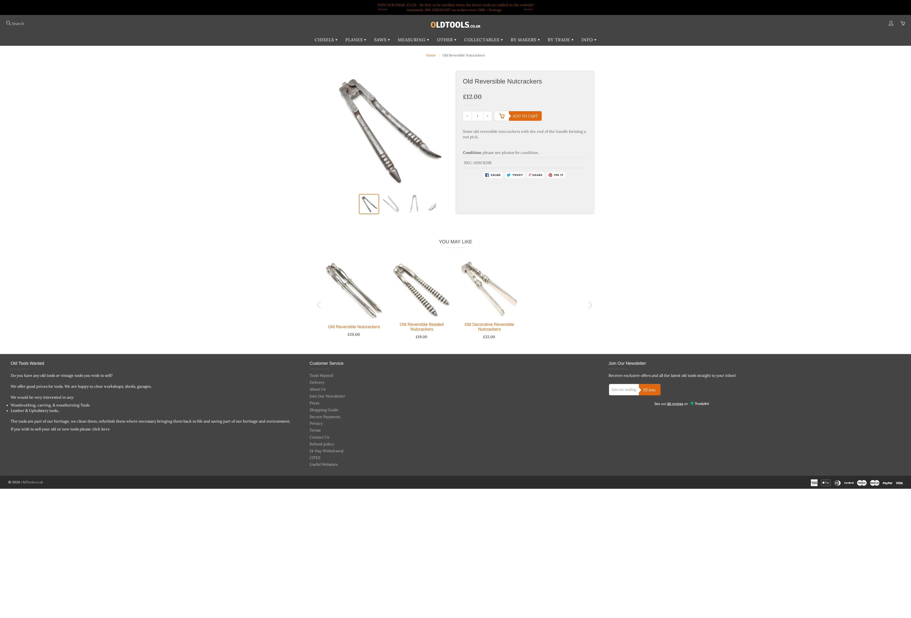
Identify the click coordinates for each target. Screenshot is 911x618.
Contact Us (319, 437)
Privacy (316, 423)
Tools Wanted (321, 375)
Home (431, 55)
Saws (381, 39)
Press (314, 403)
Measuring (412, 39)
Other (445, 39)
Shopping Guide (324, 409)
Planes (354, 39)
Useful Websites (324, 464)
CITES (315, 457)
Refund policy (322, 444)
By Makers (524, 39)
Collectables (482, 39)
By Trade (560, 39)
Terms (315, 430)
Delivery (317, 382)
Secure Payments (325, 416)
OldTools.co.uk (32, 482)
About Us (317, 389)
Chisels (325, 39)
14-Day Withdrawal (326, 450)
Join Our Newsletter (327, 396)
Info (587, 39)
